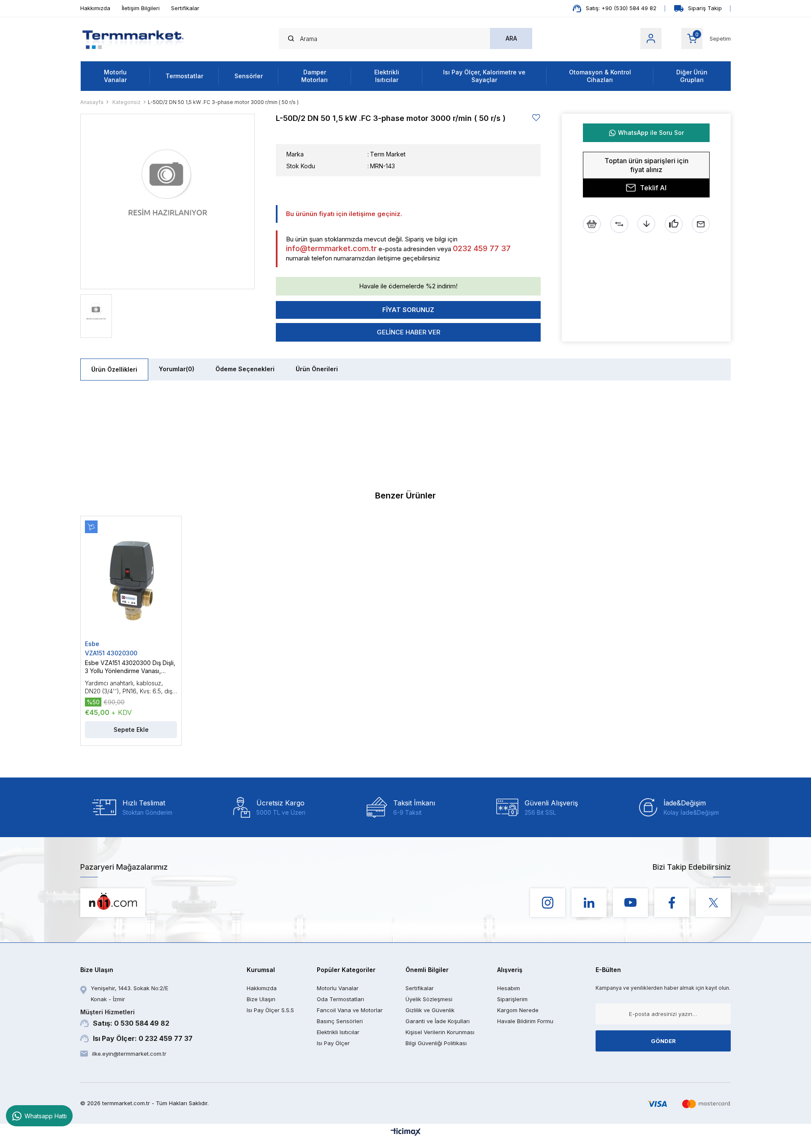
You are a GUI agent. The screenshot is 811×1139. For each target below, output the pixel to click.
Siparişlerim (512, 999)
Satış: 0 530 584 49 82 (124, 1017)
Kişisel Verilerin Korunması (440, 1032)
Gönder (663, 1041)
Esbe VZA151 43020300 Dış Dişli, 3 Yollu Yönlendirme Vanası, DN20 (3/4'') (130, 667)
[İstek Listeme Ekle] (592, 224)
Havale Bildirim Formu (525, 1021)
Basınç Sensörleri (340, 1021)
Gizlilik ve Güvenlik (430, 1010)
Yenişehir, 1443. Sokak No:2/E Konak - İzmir (129, 993)
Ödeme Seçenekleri (245, 368)
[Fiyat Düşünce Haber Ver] (646, 224)
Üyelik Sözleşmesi (429, 999)
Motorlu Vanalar (115, 75)
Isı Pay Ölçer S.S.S (270, 1010)
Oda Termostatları (340, 999)
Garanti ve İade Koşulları (438, 1021)
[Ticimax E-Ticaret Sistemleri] (406, 1132)
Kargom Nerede (518, 1010)
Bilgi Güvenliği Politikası (436, 1043)
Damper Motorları (314, 75)
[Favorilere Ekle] (536, 118)
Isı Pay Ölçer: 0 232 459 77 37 (143, 1038)
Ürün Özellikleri (114, 369)
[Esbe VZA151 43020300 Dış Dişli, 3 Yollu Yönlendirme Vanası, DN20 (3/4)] (131, 580)
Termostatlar (184, 75)
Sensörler (248, 75)
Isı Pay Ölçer (333, 1043)
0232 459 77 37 (482, 248)
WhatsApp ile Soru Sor (651, 132)
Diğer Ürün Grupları (692, 75)
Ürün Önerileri (317, 368)
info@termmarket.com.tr (331, 248)
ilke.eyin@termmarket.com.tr (129, 1053)
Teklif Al (653, 187)
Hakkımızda (95, 8)
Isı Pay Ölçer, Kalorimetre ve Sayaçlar (484, 75)
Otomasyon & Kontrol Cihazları (600, 75)
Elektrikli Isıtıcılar (386, 75)
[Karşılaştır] (619, 224)
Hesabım (508, 988)
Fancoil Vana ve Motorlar (350, 1010)
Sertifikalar (185, 8)
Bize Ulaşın (261, 999)
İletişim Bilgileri (141, 8)
